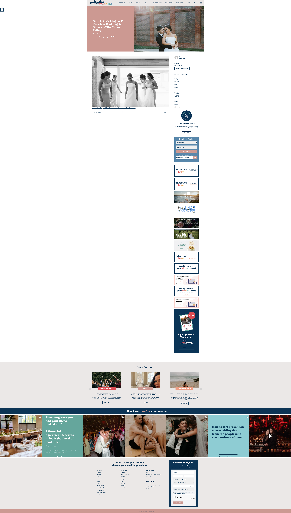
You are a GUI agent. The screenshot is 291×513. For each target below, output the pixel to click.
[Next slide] (201, 389)
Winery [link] (176, 89)
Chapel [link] (176, 87)
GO (195, 157)
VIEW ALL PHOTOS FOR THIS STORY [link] (132, 112)
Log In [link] (147, 478)
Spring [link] (176, 101)
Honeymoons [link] (157, 3)
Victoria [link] (176, 95)
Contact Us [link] (148, 476)
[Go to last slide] (90, 389)
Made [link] (146, 3)
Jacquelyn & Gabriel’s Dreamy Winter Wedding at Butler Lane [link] (106, 393)
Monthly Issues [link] (124, 487)
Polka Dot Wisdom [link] (184, 388)
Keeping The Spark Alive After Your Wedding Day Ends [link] (184, 393)
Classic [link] (176, 80)
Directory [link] (169, 3)
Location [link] (123, 479)
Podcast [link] (179, 3)
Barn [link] (175, 86)
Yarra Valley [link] (177, 96)
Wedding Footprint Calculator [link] (103, 487)
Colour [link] (122, 478)
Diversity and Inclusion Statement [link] (153, 474)
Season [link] (123, 485)
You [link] (130, 3)
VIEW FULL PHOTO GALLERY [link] (182, 68)
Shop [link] (188, 3)
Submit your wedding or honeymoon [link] (154, 485)
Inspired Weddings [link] (99, 37)
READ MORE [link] (186, 132)
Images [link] (123, 476)
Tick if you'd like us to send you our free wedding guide (183, 492)
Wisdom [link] (138, 3)
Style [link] (122, 481)
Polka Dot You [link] (145, 388)
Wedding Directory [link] (101, 492)
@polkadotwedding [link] (160, 411)
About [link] (147, 472)
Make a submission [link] (150, 483)
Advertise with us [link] (150, 486)
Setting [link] (123, 483)
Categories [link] (123, 472)
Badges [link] (147, 488)
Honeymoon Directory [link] (102, 494)
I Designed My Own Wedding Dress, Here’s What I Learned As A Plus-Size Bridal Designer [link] (145, 393)
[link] (2, 10)
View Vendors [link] (186, 151)
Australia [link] (176, 93)
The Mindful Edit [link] (100, 485)
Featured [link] (122, 3)
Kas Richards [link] (178, 65)
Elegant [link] (176, 81)
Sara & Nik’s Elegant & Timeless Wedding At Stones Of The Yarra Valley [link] (114, 108)
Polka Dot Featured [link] (106, 388)
